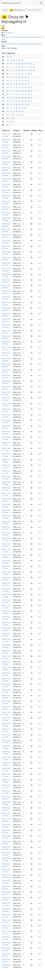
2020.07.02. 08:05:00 (6, 286)
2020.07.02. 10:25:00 (6, 410)
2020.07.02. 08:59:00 (6, 337)
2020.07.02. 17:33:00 (6, 752)
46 (25, 87)
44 (19, 111)
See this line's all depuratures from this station (25, 44)
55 (31, 74)
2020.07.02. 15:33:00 (6, 651)
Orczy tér (5, 44)
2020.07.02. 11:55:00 (6, 477)
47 (25, 63)
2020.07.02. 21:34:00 (6, 915)
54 (11, 56)
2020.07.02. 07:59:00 (6, 281)
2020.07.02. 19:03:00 (6, 825)
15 (11, 60)
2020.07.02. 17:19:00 (6, 741)
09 (11, 63)
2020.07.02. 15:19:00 (6, 640)
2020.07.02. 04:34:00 (6, 135)
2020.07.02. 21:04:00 (6, 898)
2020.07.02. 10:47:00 (6, 427)
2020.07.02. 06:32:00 (6, 202)
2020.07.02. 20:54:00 (6, 893)
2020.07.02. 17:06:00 (6, 730)
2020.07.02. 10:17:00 (6, 404)
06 (8, 91)
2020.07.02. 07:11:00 (6, 236)
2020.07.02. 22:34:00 (6, 938)
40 (22, 77)
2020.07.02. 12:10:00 (6, 489)
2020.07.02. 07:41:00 (6, 264)
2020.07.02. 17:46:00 (6, 764)
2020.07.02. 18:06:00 (6, 781)
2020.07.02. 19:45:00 (6, 854)
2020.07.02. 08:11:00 (6, 292)
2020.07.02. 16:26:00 (6, 696)
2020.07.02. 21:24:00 (6, 910)
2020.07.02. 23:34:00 (6, 955)
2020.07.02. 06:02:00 (6, 180)
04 (8, 115)
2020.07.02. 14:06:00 (6, 578)
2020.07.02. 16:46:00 (6, 713)
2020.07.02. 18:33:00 (6, 803)
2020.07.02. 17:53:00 (6, 769)
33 (19, 91)
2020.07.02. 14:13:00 (6, 584)
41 (25, 67)
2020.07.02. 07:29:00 (6, 253)
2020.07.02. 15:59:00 (6, 674)
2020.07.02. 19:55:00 (6, 859)
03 (8, 108)
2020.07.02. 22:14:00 (6, 932)
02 (8, 63)
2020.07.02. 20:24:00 (6, 876)
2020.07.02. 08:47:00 (6, 326)
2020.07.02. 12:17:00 (6, 494)
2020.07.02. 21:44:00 (6, 921)
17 (14, 63)
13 (11, 91)
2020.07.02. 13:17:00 (6, 539)
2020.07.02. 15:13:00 (6, 635)
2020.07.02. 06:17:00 (6, 191)
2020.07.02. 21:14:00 (6, 904)
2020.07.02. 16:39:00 (6, 708)
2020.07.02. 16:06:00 (6, 679)
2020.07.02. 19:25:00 (6, 842)
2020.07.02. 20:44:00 (6, 887)
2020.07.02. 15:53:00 (6, 668)
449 (39, 134)
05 (8, 60)
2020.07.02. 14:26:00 (6, 595)
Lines (5, 10)
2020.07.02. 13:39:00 (6, 556)
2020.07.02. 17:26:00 (6, 747)
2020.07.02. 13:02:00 (6, 528)
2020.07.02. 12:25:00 (6, 500)
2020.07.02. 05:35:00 (6, 163)
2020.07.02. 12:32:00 (6, 505)
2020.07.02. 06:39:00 (6, 208)
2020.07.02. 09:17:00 (6, 354)
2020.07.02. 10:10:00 (6, 399)
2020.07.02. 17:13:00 (6, 736)
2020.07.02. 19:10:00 (6, 831)
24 (16, 63)
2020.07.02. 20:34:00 (6, 882)
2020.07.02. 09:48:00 (6, 382)
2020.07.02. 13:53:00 (6, 567)
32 (19, 63)
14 (11, 111)
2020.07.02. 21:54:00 (6, 927)
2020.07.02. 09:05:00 (6, 343)
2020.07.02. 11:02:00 (6, 438)
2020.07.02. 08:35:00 (6, 314)
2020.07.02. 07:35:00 (6, 258)
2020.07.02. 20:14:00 (6, 870)
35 (16, 60)
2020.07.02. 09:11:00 (6, 348)
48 (28, 74)
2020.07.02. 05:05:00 (6, 146)
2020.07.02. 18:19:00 (6, 792)
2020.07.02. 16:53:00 (6, 719)
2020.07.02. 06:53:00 (6, 219)
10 (11, 77)
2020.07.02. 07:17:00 (6, 241)
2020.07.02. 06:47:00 (6, 213)
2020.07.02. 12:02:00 (6, 483)
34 (8, 56)
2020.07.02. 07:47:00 (6, 270)
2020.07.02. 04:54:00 (6, 140)
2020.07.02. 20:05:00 (6, 865)
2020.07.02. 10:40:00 (6, 421)
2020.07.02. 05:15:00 (6, 152)
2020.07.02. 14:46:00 (6, 612)
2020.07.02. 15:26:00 (6, 646)
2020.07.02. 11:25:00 (6, 455)
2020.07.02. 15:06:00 (6, 629)
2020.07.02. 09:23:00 (6, 359)
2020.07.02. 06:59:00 (6, 225)
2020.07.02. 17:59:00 (6, 775)
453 (39, 532)
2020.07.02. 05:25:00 (6, 157)
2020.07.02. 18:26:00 (6, 797)
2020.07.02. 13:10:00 (6, 533)
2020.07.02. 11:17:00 (6, 449)
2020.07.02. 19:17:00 (6, 837)
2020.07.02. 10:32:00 (6, 416)
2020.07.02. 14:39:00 (6, 606)
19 (14, 91)
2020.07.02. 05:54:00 (6, 174)
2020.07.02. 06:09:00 (6, 185)
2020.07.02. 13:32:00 (6, 550)
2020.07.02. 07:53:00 (6, 275)
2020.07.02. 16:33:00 (6, 702)
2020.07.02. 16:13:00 (6, 685)
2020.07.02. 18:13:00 (6, 786)
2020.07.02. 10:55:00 (6, 432)
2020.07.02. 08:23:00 (6, 303)
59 (31, 63)
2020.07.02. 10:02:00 (6, 393)
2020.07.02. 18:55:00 (6, 820)
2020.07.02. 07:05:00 (6, 230)
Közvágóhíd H (17, 10)
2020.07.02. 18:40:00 (6, 809)
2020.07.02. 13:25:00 (6, 545)
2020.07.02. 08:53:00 (6, 331)
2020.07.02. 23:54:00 (6, 960)
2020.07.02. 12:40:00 (6, 511)
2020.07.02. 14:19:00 (6, 590)
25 (14, 60)
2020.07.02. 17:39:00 (6, 758)
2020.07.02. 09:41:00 (6, 376)
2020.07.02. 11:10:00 (6, 444)
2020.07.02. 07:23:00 (6, 247)
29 (19, 67)
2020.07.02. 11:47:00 (6, 472)
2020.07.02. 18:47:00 (6, 814)
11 (11, 67)
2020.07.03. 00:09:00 (6, 966)
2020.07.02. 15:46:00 (6, 663)
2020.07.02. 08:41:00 (6, 320)
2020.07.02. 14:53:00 (6, 618)
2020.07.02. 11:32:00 (6, 460)
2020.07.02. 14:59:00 (6, 623)
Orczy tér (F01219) (8, 37)
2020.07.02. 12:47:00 (6, 517)
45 (19, 60)
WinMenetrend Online (11, 2)
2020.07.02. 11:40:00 (6, 466)
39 (22, 63)
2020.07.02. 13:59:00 (6, 573)
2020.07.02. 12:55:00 (6, 522)
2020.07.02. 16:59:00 (6, 724)
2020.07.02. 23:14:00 (6, 949)
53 (28, 63)
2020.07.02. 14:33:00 (6, 601)
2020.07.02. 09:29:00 (6, 365)
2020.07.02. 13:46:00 (6, 562)
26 (16, 91)
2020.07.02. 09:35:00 (6, 371)
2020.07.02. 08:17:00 (6, 298)
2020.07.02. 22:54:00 (6, 943)
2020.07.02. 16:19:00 (6, 691)
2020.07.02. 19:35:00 (6, 848)
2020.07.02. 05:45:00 (6, 168)
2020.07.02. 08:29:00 (6, 309)
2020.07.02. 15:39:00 (6, 657)
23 (16, 67)
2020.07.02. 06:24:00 (6, 197)
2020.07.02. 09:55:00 (6, 387)
